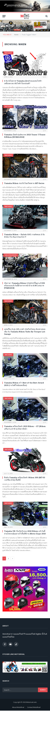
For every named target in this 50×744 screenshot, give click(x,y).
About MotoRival (18, 707)
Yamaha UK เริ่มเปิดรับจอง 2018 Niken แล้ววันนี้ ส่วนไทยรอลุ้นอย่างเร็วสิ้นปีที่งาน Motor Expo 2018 (25, 532)
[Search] (46, 16)
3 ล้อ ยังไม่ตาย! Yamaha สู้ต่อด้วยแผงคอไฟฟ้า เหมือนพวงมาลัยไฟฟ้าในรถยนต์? (23, 82)
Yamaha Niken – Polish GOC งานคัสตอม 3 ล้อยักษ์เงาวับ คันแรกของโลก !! (24, 235)
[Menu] (4, 16)
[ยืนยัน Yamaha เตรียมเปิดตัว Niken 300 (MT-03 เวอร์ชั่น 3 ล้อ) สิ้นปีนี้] (25, 460)
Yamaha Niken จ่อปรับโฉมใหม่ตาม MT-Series (24, 183)
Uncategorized (11, 255)
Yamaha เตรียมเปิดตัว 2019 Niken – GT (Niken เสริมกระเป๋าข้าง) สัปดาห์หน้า (25, 427)
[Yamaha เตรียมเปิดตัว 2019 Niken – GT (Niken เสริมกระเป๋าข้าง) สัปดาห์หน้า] (25, 409)
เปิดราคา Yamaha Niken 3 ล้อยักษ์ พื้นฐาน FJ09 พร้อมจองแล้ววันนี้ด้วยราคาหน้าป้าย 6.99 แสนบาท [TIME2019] (24, 285)
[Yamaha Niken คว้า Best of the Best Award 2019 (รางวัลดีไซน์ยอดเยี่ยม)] (25, 365)
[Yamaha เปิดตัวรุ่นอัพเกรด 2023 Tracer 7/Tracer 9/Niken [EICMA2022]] (25, 117)
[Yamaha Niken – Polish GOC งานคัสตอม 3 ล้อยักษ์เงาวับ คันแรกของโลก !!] (25, 217)
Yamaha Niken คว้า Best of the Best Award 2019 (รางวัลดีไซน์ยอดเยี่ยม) (24, 383)
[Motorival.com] (25, 16)
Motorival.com (31, 702)
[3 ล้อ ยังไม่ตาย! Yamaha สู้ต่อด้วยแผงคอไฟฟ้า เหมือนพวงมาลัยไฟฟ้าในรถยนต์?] (25, 63)
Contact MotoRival (33, 707)
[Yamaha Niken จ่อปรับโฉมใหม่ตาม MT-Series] (25, 166)
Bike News (8, 53)
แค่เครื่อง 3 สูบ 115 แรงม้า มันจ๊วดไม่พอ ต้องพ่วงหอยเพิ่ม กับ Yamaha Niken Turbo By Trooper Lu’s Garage (24, 331)
